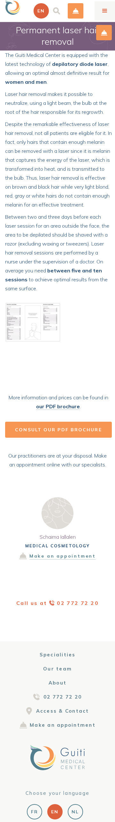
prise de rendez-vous (104, 32)
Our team (57, 669)
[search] (56, 11)
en (54, 812)
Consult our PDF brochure (58, 430)
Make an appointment (75, 11)
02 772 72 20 (62, 697)
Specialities (58, 655)
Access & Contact (62, 711)
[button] (41, 11)
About (57, 683)
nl (75, 812)
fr (34, 812)
